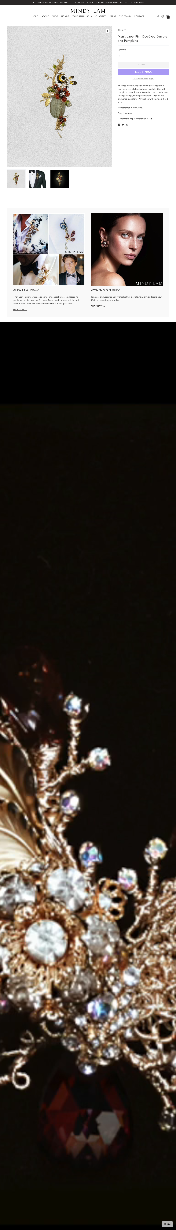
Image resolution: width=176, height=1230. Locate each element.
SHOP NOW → (20, 309)
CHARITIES (100, 16)
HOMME (65, 16)
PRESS (112, 16)
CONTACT (139, 16)
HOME (35, 16)
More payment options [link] (143, 78)
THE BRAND (125, 16)
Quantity (122, 49)
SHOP (55, 16)
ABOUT (45, 16)
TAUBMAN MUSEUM (82, 16)
